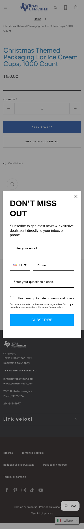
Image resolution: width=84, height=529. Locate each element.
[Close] (76, 196)
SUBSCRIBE (42, 320)
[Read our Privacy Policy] (71, 305)
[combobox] (20, 265)
